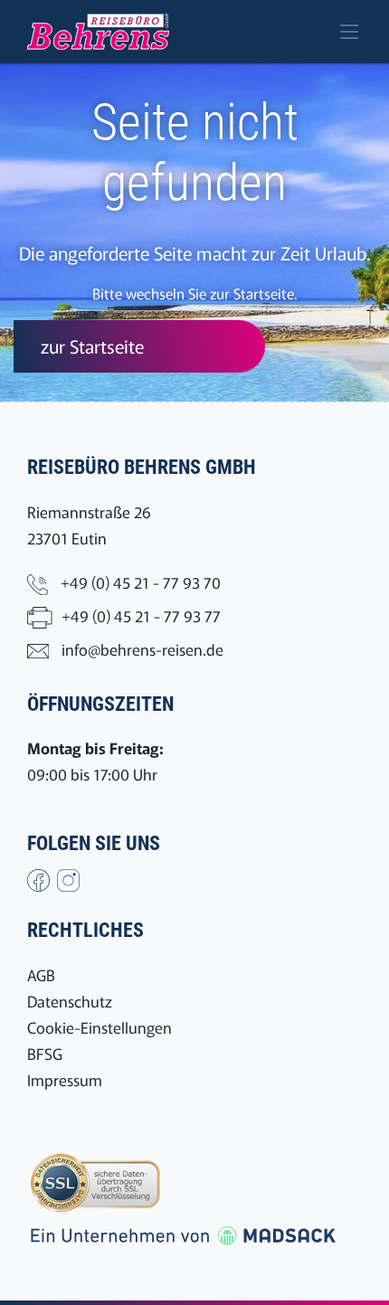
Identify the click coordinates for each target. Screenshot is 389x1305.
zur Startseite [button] (92, 346)
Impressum (64, 1079)
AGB (41, 974)
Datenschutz (69, 1000)
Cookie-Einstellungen (99, 1027)
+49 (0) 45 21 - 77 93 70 (141, 582)
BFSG (44, 1053)
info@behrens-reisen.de (142, 649)
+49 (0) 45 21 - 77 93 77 (141, 615)
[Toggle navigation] (349, 31)
